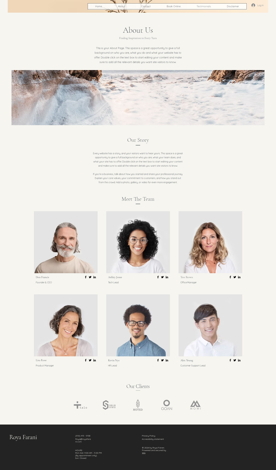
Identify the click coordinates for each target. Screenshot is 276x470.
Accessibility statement (153, 439)
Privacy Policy (148, 435)
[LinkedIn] (94, 277)
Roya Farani (23, 437)
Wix (143, 453)
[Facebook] (85, 277)
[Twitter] (90, 277)
